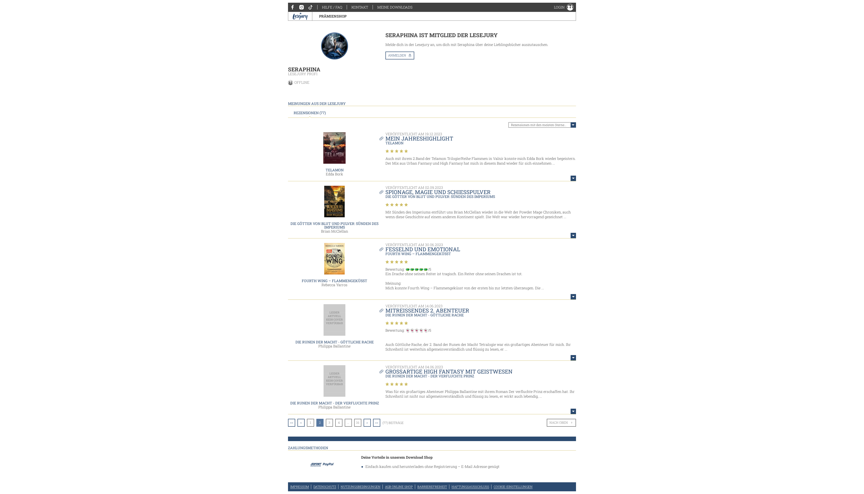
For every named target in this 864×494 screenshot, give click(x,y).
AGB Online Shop (399, 487)
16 (357, 422)
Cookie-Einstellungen (513, 487)
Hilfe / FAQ (332, 7)
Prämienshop (332, 16)
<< (291, 422)
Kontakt (359, 7)
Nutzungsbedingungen (360, 487)
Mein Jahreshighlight (419, 138)
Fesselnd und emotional (422, 249)
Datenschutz (324, 487)
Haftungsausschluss (470, 487)
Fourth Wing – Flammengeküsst (334, 280)
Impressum (299, 487)
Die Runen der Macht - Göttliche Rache (334, 342)
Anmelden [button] (397, 55)
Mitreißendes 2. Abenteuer (427, 310)
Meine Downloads (394, 7)
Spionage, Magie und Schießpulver (437, 192)
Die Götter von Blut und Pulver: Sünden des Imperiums (334, 225)
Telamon (335, 170)
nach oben (558, 422)
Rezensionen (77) (310, 113)
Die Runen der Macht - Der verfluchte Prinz (334, 403)
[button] (563, 7)
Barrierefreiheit (432, 487)
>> (376, 422)
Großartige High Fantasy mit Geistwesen (449, 371)
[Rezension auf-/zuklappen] (573, 178)
